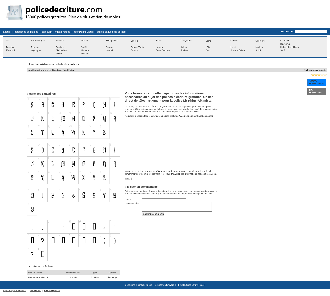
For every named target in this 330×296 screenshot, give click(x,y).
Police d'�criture (52, 290)
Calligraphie (186, 40)
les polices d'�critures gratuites (161, 171)
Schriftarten (35, 290)
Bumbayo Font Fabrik (63, 70)
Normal (109, 50)
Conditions (130, 285)
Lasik (202, 285)
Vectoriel (85, 53)
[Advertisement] (13, 112)
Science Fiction (237, 50)
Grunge (109, 47)
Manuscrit (10, 50)
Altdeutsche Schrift (188, 285)
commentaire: (132, 203)
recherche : (287, 31)
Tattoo (59, 53)
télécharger (112, 277)
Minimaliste (61, 50)
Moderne (85, 50)
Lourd (233, 47)
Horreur (159, 47)
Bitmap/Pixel (112, 40)
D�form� (285, 44)
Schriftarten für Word (164, 285)
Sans (208, 50)
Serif (282, 50)
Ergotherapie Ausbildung (14, 290)
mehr (127, 178)
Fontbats (60, 47)
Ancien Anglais (38, 40)
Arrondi (84, 40)
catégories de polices (26, 31)
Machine (259, 47)
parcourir (47, 31)
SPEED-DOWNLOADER (316, 82)
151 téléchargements (315, 70)
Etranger (35, 47)
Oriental (134, 50)
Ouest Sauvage (163, 50)
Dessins (10, 47)
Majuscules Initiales (289, 47)
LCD (208, 47)
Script (258, 50)
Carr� (209, 41)
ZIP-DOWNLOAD (315, 91)
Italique (184, 47)
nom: (128, 199)
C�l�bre (260, 41)
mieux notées (62, 31)
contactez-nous (145, 285)
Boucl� (134, 41)
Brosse (159, 40)
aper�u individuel (84, 31)
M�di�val (36, 51)
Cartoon (234, 40)
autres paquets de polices (111, 31)
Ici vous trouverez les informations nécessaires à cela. (190, 174)
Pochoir (184, 50)
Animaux (60, 40)
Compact (284, 40)
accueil (7, 31)
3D (7, 40)
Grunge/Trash (137, 47)
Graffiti (84, 47)
